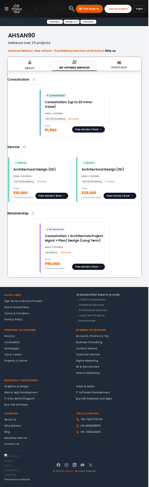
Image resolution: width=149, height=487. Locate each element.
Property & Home (15, 360)
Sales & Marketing (88, 373)
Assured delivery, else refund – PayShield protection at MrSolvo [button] (55, 51)
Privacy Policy (13, 319)
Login (139, 8)
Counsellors (12, 342)
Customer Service (88, 354)
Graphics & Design (16, 386)
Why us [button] (110, 51)
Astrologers (11, 348)
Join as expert (118, 9)
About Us (10, 419)
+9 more (41, 181)
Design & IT (71, 21)
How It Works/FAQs (16, 307)
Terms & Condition (16, 313)
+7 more (109, 181)
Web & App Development (21, 392)
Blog (7, 432)
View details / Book (86, 129)
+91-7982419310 (90, 432)
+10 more (73, 118)
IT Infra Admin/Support (19, 398)
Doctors (9, 336)
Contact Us (11, 444)
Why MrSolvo (12, 426)
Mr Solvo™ (67, 471)
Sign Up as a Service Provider (23, 301)
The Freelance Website (17, 479)
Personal (88, 21)
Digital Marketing (87, 360)
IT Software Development (93, 392)
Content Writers (86, 348)
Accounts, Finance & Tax (92, 336)
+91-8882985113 (90, 426)
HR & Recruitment (88, 366)
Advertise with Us (15, 438)
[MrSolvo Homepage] (16, 9)
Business (55, 21)
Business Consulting (89, 342)
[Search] (72, 8)
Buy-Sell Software (16, 404)
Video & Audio (85, 386)
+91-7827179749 (91, 419)
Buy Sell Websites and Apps (94, 398)
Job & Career (13, 354)
